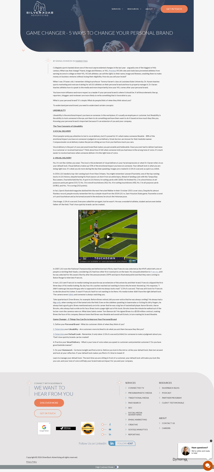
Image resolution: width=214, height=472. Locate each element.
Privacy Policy (31, 462)
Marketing (81, 61)
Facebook (109, 424)
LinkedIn (109, 434)
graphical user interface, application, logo (44, 428)
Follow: (125, 443)
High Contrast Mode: (11, 9)
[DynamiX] (180, 459)
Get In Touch (174, 9)
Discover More (49, 402)
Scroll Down (23, 50)
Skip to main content (11, 3)
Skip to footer (8, 6)
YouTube (109, 429)
